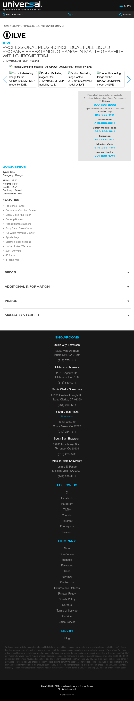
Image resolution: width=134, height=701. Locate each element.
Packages (67, 565)
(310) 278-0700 (67, 454)
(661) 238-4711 (67, 405)
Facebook (67, 498)
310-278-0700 (104, 139)
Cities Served (67, 622)
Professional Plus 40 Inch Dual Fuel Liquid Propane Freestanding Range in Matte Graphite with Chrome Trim (63, 51)
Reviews (67, 576)
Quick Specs (14, 166)
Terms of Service (67, 610)
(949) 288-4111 (67, 476)
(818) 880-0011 (67, 382)
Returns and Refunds (67, 588)
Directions (67, 416)
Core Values (67, 554)
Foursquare (67, 526)
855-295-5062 (121, 655)
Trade (67, 571)
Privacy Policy (67, 593)
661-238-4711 (104, 155)
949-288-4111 (104, 147)
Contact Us (67, 582)
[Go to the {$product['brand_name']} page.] (14, 34)
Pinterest (67, 521)
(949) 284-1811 (67, 431)
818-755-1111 (104, 114)
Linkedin (67, 532)
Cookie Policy (67, 599)
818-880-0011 (104, 123)
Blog (67, 638)
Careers (67, 605)
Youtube (67, 515)
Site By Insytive (67, 694)
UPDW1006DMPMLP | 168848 (21, 61)
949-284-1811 (104, 131)
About (67, 548)
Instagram (67, 504)
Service (67, 616)
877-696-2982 (105, 104)
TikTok (67, 509)
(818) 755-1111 (67, 360)
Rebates (67, 559)
